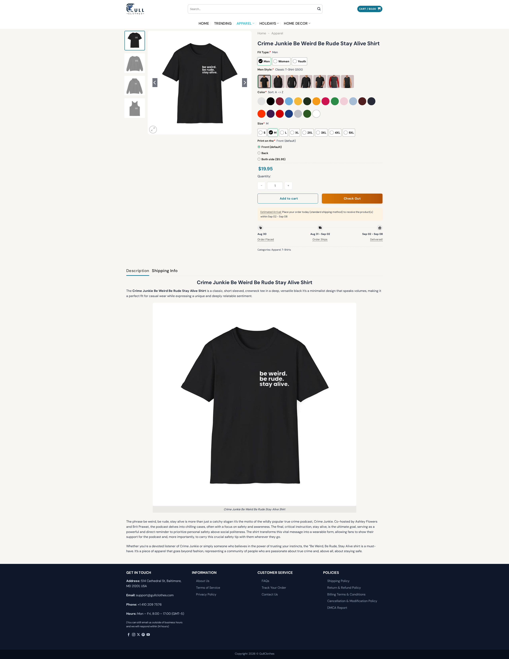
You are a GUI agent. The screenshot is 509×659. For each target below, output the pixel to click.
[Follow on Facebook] (128, 635)
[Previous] (154, 82)
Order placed (265, 239)
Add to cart (289, 199)
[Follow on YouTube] (148, 635)
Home (204, 23)
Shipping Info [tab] (165, 270)
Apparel (244, 23)
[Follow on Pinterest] (143, 635)
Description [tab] (137, 270)
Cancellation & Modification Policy (352, 601)
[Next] (244, 82)
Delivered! (376, 239)
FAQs (265, 581)
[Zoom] (153, 129)
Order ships (320, 239)
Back (264, 153)
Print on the (266, 141)
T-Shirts (286, 249)
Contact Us (270, 594)
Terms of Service (208, 588)
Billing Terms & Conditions (346, 594)
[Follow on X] (138, 635)
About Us (202, 581)
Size (261, 123)
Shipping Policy (338, 581)
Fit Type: (264, 52)
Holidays (267, 23)
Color (262, 92)
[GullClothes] (154, 9)
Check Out (352, 199)
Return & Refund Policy (344, 588)
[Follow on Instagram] (133, 635)
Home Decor (296, 23)
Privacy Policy (206, 594)
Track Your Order (274, 588)
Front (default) (271, 147)
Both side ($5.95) (273, 159)
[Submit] (319, 9)
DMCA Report (337, 608)
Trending (222, 23)
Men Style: (265, 69)
